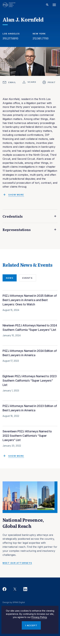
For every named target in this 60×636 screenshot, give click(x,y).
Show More (16, 456)
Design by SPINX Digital (14, 602)
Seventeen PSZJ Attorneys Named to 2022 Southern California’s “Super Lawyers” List (27, 436)
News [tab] (9, 278)
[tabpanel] (30, 375)
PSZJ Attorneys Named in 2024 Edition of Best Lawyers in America (30, 353)
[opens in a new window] (4, 589)
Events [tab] (27, 278)
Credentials (12, 216)
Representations (17, 229)
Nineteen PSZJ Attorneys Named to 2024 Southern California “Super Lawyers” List (30, 327)
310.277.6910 (10, 38)
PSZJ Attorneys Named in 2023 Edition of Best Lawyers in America (30, 408)
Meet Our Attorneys (17, 563)
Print (52, 82)
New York (39, 33)
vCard (32, 82)
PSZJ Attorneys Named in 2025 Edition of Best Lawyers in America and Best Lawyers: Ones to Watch (30, 300)
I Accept (31, 625)
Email (12, 82)
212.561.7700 (40, 38)
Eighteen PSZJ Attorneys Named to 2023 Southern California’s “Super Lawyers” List (30, 380)
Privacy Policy (39, 617)
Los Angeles (11, 33)
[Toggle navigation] (54, 5)
